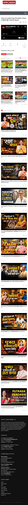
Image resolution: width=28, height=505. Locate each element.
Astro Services (4, 490)
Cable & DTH (3, 483)
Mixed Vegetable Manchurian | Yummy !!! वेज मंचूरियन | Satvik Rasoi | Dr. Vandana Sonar (6, 86)
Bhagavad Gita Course (5, 493)
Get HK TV (3, 495)
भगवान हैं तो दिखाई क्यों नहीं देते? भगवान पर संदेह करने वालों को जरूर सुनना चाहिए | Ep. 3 (13, 281)
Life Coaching (4, 488)
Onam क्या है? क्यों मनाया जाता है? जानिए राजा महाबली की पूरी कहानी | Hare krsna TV (13, 256)
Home (2, 482)
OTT (2, 485)
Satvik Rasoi (9, 54)
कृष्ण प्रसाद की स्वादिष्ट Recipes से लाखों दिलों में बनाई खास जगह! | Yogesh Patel (13, 331)
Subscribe (5, 13)
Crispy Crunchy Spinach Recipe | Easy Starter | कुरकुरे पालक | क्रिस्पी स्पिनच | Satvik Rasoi (7, 101)
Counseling (3, 487)
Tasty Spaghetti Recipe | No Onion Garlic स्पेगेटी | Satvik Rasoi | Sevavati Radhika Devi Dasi (21, 70)
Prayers (2, 491)
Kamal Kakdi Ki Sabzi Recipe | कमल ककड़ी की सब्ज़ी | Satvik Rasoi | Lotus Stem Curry (20, 101)
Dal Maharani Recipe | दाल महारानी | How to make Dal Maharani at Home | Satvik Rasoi (7, 70)
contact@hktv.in (7, 473)
